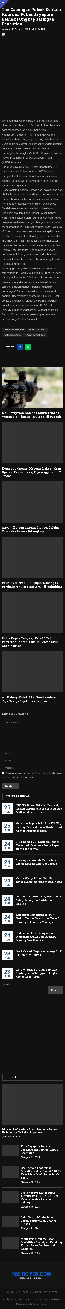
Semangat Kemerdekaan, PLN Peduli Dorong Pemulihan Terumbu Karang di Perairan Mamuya (39, 918)
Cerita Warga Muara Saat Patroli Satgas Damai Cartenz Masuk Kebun (39, 880)
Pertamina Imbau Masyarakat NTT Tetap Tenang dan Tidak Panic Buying (39, 900)
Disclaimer (24, 1299)
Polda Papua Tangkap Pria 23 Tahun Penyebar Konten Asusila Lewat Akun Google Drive (30, 642)
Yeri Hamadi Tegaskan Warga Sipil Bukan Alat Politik (39, 953)
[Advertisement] (32, 1033)
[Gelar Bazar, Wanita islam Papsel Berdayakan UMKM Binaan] (10, 1221)
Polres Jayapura (12, 335)
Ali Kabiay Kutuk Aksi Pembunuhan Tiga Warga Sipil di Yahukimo (29, 699)
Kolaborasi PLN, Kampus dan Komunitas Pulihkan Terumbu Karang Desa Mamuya (36, 936)
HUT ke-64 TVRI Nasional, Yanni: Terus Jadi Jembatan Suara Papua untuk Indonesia (38, 845)
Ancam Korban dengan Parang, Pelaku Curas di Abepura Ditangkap (30, 529)
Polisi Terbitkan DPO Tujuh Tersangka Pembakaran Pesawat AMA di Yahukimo (32, 585)
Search (6, 984)
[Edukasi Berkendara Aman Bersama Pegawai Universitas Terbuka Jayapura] (32, 1104)
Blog (43, 1304)
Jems (7, 29)
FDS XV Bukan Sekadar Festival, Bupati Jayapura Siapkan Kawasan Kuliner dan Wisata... (39, 808)
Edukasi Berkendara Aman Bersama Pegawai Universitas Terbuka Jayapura (31, 1131)
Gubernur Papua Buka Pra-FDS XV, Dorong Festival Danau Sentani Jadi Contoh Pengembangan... (39, 827)
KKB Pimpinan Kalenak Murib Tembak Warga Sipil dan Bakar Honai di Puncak (31, 415)
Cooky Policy (9, 1299)
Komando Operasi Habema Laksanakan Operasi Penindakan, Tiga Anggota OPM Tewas (32, 472)
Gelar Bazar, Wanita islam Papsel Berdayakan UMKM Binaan (38, 1221)
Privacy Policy (40, 1299)
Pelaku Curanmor (37, 330)
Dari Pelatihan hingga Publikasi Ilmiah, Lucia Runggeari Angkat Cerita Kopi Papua (37, 973)
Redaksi (55, 1299)
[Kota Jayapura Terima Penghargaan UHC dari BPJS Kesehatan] (10, 1150)
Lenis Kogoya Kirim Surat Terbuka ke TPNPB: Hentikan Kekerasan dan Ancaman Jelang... (40, 1197)
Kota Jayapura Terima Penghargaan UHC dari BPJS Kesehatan (39, 1150)
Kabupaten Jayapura (14, 330)
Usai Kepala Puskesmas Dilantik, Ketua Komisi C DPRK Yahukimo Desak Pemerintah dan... (41, 1172)
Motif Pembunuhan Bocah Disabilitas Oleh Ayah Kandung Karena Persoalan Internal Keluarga (41, 1243)
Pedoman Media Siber (27, 1304)
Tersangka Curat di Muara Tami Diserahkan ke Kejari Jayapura (36, 861)
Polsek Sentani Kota (35, 335)
